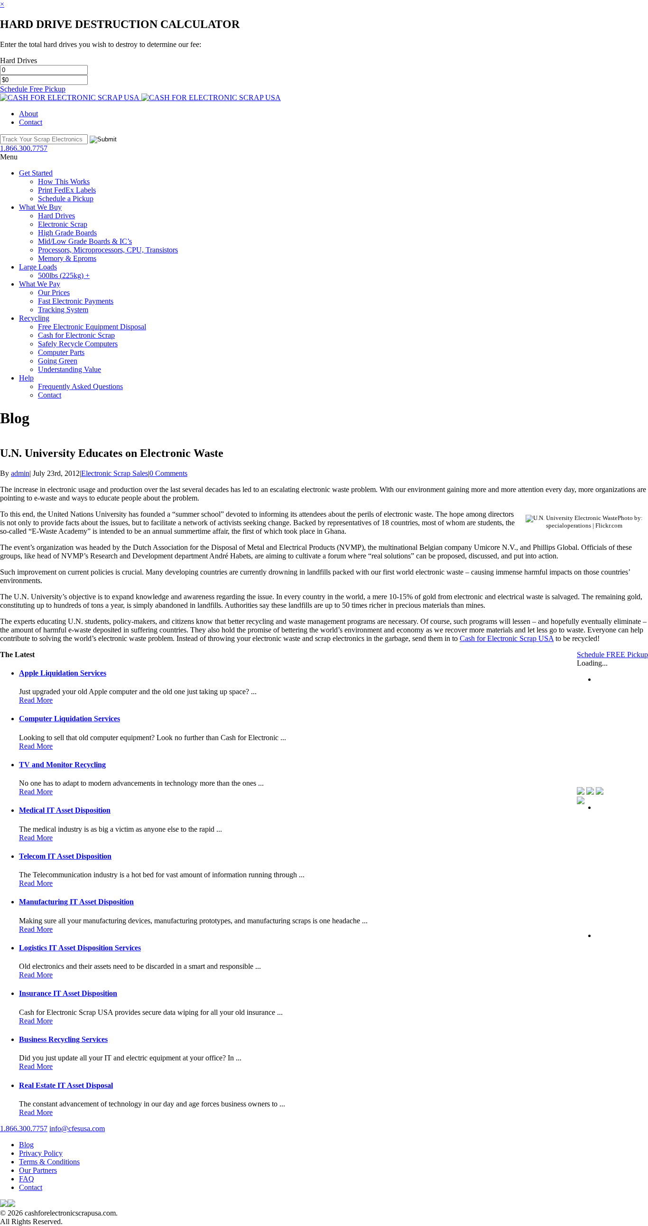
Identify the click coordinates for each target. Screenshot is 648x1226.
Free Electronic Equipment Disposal (92, 327)
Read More (36, 700)
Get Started (36, 173)
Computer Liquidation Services (69, 719)
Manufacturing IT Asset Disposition (76, 902)
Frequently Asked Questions (80, 386)
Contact (30, 122)
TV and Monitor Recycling (62, 765)
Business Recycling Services (63, 1039)
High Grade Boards (67, 233)
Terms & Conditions (49, 1162)
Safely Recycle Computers (78, 344)
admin (20, 473)
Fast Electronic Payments (75, 301)
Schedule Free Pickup (32, 89)
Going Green (57, 361)
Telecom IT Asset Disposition (65, 856)
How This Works (64, 181)
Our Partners (38, 1170)
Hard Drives (56, 216)
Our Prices (54, 292)
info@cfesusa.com (77, 1128)
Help (26, 378)
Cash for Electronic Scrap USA (507, 638)
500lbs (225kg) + (64, 275)
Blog (26, 1145)
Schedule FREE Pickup (612, 654)
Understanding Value (69, 369)
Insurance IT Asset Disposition (68, 993)
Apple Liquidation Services (62, 673)
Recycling (34, 318)
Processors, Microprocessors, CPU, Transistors (108, 250)
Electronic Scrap (62, 224)
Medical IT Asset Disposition (65, 810)
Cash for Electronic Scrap (76, 335)
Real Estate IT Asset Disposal (66, 1085)
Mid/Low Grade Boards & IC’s (85, 241)
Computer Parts (61, 352)
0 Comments (168, 473)
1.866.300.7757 (23, 1128)
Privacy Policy (41, 1153)
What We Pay (39, 284)
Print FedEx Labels (67, 190)
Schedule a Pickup (65, 199)
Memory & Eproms (67, 258)
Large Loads (38, 267)
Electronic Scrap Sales (114, 473)
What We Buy (40, 207)
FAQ (26, 1179)
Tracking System (63, 310)
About (28, 114)
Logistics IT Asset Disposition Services (80, 948)
